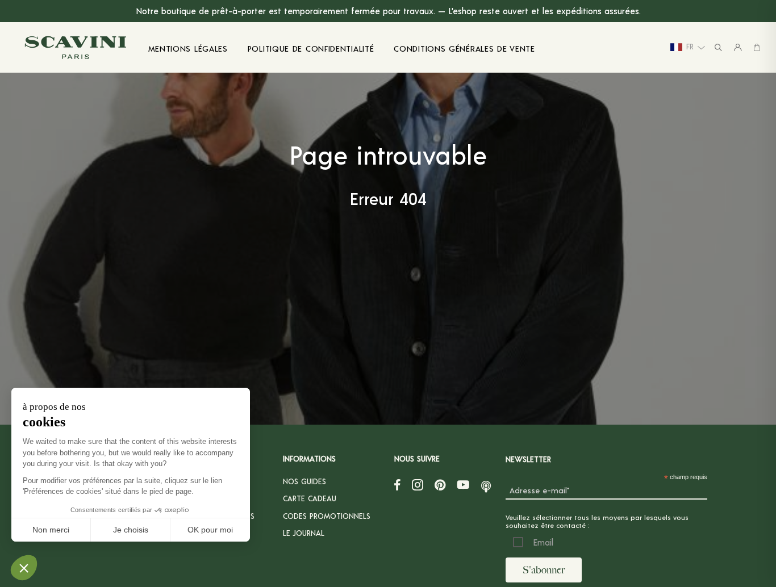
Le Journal (303, 533)
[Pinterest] (440, 484)
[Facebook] (397, 484)
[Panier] (757, 47)
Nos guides (304, 481)
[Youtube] (463, 484)
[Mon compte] (738, 47)
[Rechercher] (718, 47)
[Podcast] (486, 484)
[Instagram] (417, 484)
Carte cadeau (309, 498)
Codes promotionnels (326, 516)
